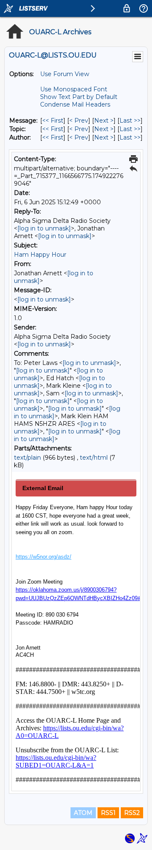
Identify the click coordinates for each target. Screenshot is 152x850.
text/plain (27, 457)
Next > (104, 120)
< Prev (78, 120)
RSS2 (132, 813)
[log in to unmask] (44, 228)
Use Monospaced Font (73, 89)
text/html (94, 457)
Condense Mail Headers (75, 104)
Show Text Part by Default (78, 97)
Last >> (130, 120)
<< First (52, 120)
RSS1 (108, 813)
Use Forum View (64, 74)
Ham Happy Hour (40, 254)
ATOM (83, 813)
